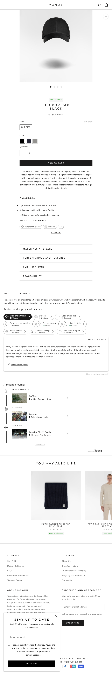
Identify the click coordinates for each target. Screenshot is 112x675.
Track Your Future (70, 566)
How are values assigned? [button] (97, 374)
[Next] (66, 86)
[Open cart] (106, 5)
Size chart (88, 121)
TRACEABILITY (32, 276)
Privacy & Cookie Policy (17, 575)
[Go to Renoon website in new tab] (94, 450)
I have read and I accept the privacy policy (83, 614)
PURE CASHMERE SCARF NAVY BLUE (56, 525)
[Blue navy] (29, 141)
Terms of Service (14, 580)
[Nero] (22, 141)
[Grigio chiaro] (35, 141)
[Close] (56, 616)
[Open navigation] (6, 5)
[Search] (99, 4)
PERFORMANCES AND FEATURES (44, 258)
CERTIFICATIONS (34, 267)
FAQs (9, 570)
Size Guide (12, 561)
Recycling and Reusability (73, 575)
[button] (31, 227)
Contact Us (67, 580)
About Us (66, 561)
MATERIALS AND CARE (37, 249)
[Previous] (45, 86)
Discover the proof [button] (19, 364)
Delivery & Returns (15, 566)
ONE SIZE (25, 127)
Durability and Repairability (74, 570)
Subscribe (31, 664)
